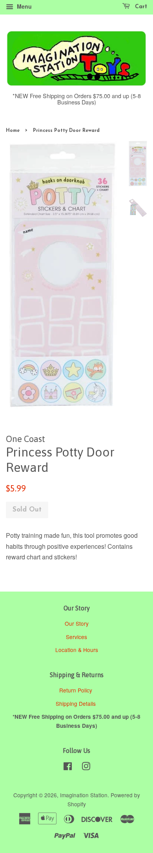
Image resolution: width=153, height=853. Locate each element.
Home (13, 130)
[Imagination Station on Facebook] (67, 767)
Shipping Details (76, 703)
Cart (140, 7)
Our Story (77, 623)
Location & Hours (76, 650)
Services (76, 637)
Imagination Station (83, 795)
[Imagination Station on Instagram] (86, 767)
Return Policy (76, 690)
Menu (23, 6)
